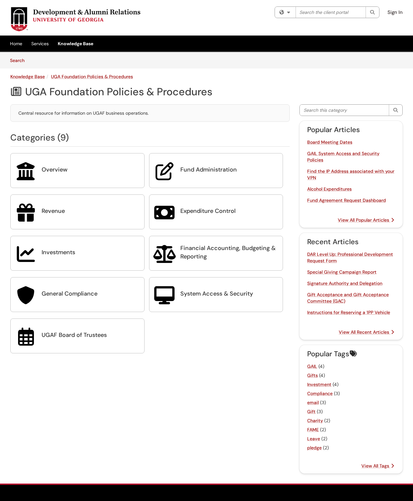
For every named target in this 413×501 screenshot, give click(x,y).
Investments (58, 252)
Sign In (395, 12)
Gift (311, 411)
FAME (313, 430)
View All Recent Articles (364, 332)
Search (19, 60)
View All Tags (375, 466)
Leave (313, 439)
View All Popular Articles (364, 220)
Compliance (320, 393)
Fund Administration (208, 169)
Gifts (312, 375)
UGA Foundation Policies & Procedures (92, 76)
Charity (315, 420)
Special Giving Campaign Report (342, 272)
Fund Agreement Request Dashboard (346, 200)
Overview (54, 169)
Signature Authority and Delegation (344, 283)
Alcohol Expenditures (329, 189)
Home (16, 44)
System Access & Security (216, 293)
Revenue (53, 211)
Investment (319, 384)
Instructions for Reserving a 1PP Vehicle (348, 312)
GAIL (312, 366)
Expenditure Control (208, 211)
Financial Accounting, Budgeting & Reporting (228, 252)
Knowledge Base (75, 44)
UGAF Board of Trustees (74, 335)
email (313, 402)
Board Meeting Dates (329, 142)
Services (40, 44)
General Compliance (69, 293)
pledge (314, 448)
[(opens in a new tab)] (75, 19)
